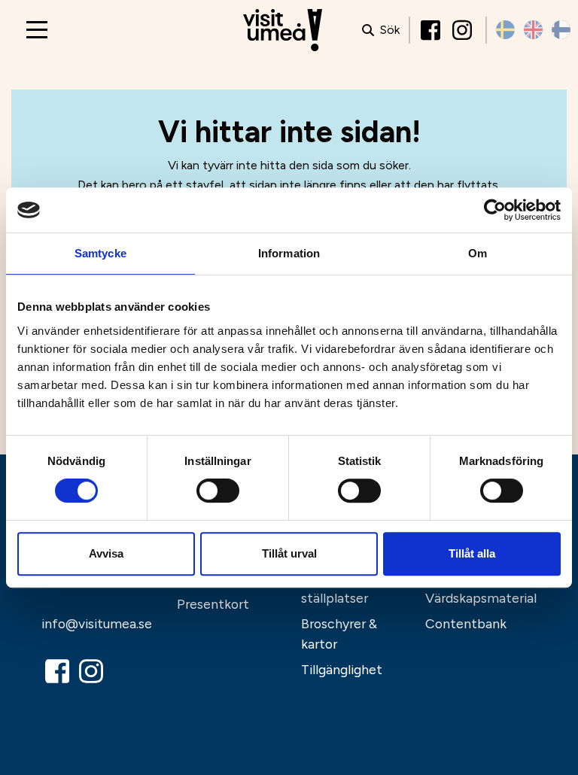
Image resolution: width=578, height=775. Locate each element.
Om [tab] (477, 253)
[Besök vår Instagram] (463, 30)
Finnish (561, 29)
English (533, 29)
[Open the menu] (37, 30)
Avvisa (106, 553)
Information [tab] (289, 253)
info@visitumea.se (96, 623)
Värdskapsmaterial (481, 598)
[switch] (217, 491)
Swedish (505, 29)
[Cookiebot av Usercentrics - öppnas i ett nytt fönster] (495, 210)
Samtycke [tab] (100, 253)
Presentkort (213, 604)
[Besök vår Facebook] (432, 30)
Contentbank (466, 623)
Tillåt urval (289, 553)
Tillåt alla (472, 553)
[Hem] (282, 30)
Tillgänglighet (341, 669)
